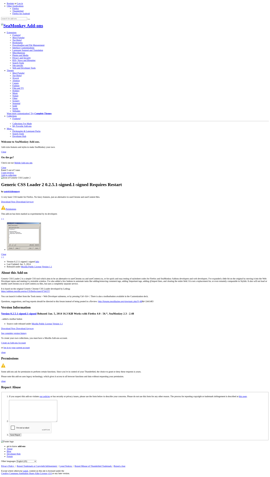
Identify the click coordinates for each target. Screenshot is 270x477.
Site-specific (17, 65)
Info (37, 261)
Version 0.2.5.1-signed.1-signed (19, 313)
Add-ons (34, 25)
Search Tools (18, 63)
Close (3, 152)
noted (25, 471)
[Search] (29, 19)
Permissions (11, 209)
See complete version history (14, 333)
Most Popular (18, 37)
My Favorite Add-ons (22, 126)
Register (10, 3)
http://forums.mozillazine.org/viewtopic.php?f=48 (120, 301)
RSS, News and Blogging (23, 60)
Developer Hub (19, 136)
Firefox (15, 8)
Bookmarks (17, 42)
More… (10, 128)
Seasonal (16, 103)
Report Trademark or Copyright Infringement (37, 466)
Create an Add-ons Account (13, 343)
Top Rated (17, 40)
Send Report (15, 435)
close (3, 352)
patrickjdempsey (12, 191)
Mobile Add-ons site (23, 163)
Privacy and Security (21, 58)
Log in (20, 3)
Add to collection (8, 175)
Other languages (8, 461)
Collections (12, 116)
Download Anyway (25, 202)
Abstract (16, 80)
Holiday (16, 91)
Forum (10, 456)
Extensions (11, 32)
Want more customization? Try (29, 113)
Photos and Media (20, 55)
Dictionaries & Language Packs (26, 131)
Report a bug (119, 466)
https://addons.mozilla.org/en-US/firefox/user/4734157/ (25, 291)
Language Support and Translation (27, 50)
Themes (10, 70)
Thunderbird (17, 11)
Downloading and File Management (28, 45)
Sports (15, 108)
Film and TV (18, 88)
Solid (14, 106)
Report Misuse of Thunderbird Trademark (93, 466)
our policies (45, 396)
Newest (15, 78)
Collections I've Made (22, 123)
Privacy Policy (8, 466)
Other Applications (15, 6)
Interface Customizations (23, 48)
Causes (15, 83)
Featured (16, 35)
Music (15, 93)
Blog (9, 451)
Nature (15, 96)
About (9, 449)
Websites (16, 111)
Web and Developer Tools (24, 68)
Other (14, 98)
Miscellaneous (18, 53)
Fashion (15, 85)
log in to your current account (17, 347)
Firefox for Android (21, 13)
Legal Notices (65, 466)
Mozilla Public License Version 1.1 (36, 266)
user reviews (7, 172)
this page (243, 396)
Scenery (16, 101)
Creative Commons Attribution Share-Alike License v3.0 (26, 473)
